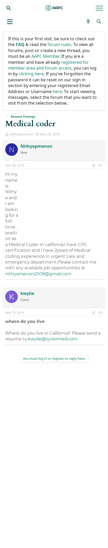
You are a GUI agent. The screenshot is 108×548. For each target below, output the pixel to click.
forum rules (59, 44)
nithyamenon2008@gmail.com (38, 273)
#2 (101, 312)
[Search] (9, 8)
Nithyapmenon (21, 134)
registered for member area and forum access (48, 65)
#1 (101, 165)
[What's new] (88, 21)
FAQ (20, 44)
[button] (10, 21)
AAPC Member (45, 56)
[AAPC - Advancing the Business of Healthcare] (54, 8)
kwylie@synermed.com (53, 338)
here (57, 91)
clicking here (31, 74)
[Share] (93, 166)
